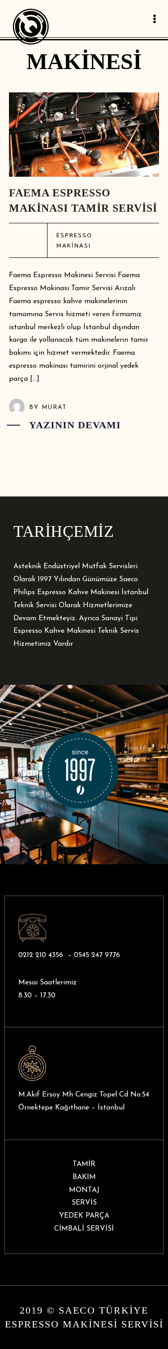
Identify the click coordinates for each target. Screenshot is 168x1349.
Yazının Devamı (75, 425)
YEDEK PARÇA (84, 1215)
